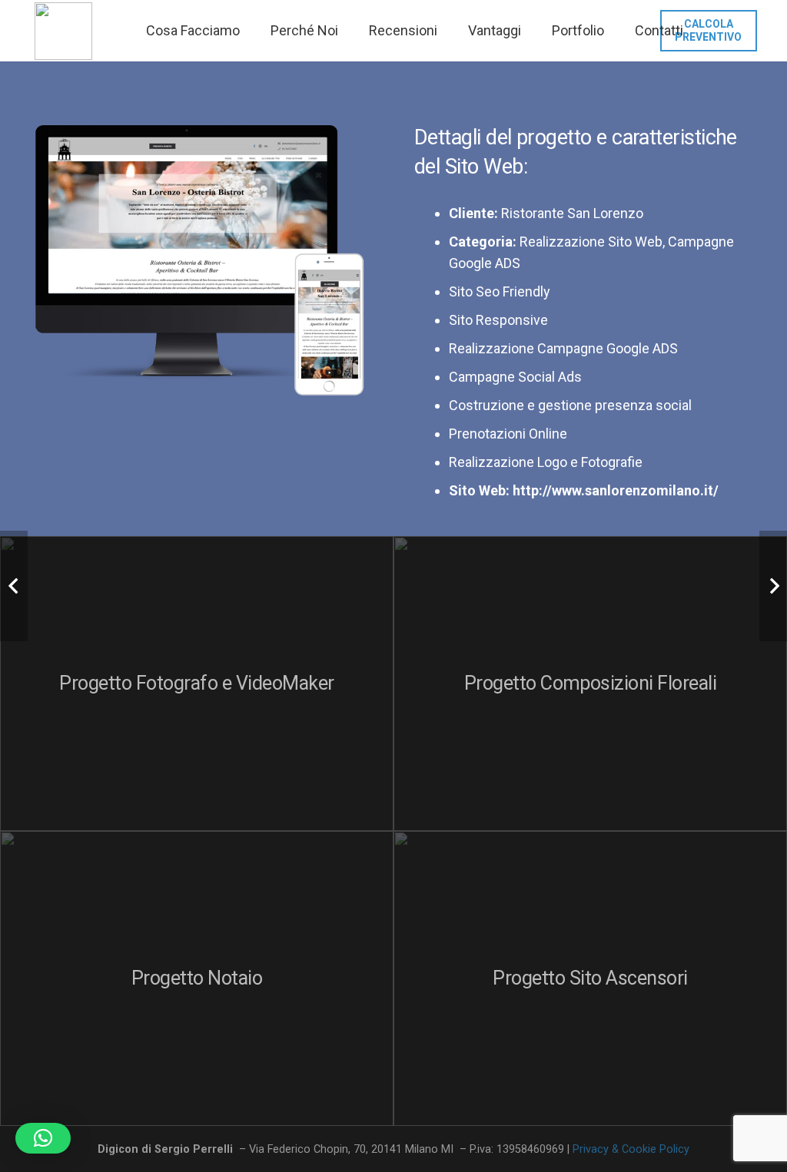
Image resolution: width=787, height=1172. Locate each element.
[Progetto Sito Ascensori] (590, 978)
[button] (43, 1138)
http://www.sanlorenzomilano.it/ (616, 490)
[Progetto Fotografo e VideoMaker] (197, 683)
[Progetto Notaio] (197, 978)
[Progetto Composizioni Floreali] (590, 683)
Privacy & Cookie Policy (631, 1149)
